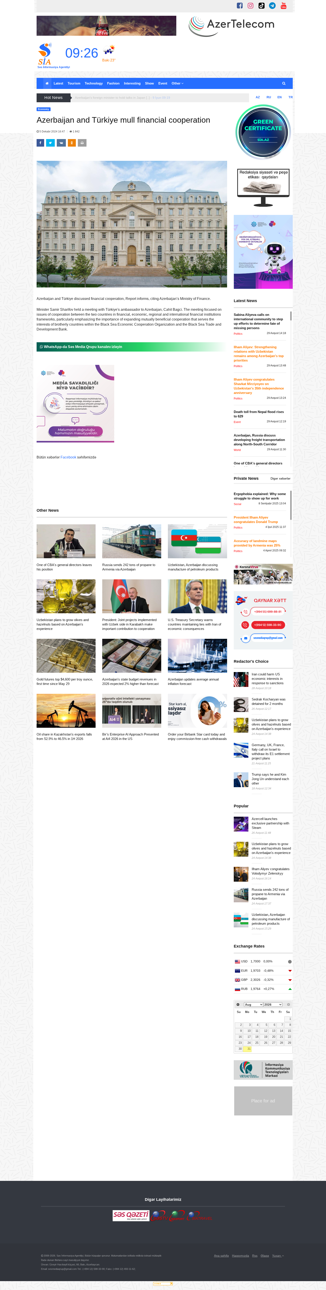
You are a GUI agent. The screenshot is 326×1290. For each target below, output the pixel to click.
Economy (51, 553)
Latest (58, 83)
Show (149, 83)
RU (269, 97)
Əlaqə (265, 1255)
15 (289, 1030)
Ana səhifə (221, 1255)
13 (273, 1030)
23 (240, 1042)
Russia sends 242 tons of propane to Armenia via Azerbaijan (270, 894)
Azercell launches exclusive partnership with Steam (270, 823)
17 (249, 1036)
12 (265, 1030)
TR (291, 97)
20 (273, 1036)
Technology (94, 83)
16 (240, 1036)
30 (240, 1048)
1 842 (76, 131)
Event (162, 83)
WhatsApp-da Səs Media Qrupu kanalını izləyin (82, 347)
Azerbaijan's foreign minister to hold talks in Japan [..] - (122, 97)
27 (273, 1042)
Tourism (74, 83)
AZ (258, 97)
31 (249, 1048)
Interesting (132, 83)
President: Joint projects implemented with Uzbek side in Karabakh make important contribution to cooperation (129, 624)
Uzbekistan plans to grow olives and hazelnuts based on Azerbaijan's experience (63, 624)
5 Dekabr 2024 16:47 (52, 131)
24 (249, 1042)
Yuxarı (277, 1255)
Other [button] (176, 83)
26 (265, 1042)
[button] (284, 83)
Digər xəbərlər (281, 478)
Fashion (113, 83)
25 (256, 1042)
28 (281, 1042)
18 (256, 1036)
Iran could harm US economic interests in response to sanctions (268, 678)
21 (281, 1036)
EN (279, 97)
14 (281, 1030)
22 (289, 1036)
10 (249, 1030)
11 (256, 1030)
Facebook (68, 457)
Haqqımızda (240, 1255)
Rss (254, 1255)
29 (289, 1042)
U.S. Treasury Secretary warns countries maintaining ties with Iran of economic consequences (194, 624)
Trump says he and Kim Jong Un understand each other (270, 779)
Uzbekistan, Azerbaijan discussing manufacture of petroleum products (271, 919)
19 (265, 1036)
